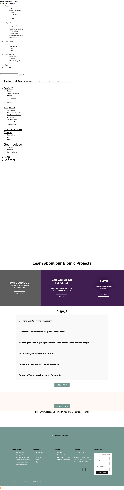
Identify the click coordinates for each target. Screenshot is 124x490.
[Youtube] (86, 469)
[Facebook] (76, 469)
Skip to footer (14, 1)
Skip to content (5, 1)
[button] (1, 72)
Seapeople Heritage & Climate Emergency (39, 364)
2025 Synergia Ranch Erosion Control (36, 353)
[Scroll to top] (0, 488)
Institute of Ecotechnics (19, 482)
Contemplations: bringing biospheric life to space (42, 331)
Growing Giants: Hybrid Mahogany (35, 321)
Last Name (99, 461)
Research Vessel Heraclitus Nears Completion (40, 375)
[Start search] (20, 75)
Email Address (100, 467)
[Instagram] (81, 469)
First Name (99, 455)
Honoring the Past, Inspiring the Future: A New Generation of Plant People (54, 342)
